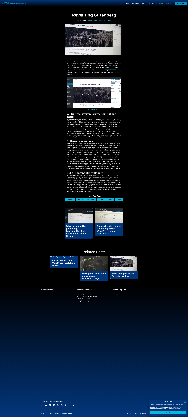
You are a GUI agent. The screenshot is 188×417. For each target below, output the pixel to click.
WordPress (109, 20)
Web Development (100, 20)
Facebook (70, 199)
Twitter (81, 199)
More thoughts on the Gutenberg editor (123, 274)
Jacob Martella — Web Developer (60, 414)
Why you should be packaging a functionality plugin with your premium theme (76, 231)
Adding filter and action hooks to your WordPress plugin (94, 276)
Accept (168, 412)
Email (119, 199)
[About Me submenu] (129, 3)
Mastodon (91, 199)
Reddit (101, 199)
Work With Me (181, 3)
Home (128, 413)
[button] (185, 401)
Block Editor (91, 20)
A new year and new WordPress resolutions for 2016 (63, 263)
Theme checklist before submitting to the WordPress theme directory (109, 230)
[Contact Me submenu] (172, 3)
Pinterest (110, 199)
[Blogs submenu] (162, 3)
